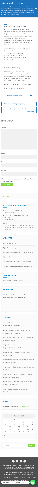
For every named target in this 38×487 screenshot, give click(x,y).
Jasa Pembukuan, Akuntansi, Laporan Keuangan (19, 252)
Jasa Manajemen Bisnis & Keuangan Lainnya (18, 266)
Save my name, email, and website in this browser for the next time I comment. (18, 180)
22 (23, 429)
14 (19, 427)
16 (28, 427)
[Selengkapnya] (23, 280)
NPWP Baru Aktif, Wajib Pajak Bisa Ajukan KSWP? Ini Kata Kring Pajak (18, 339)
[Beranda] (6, 196)
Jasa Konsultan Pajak (10, 243)
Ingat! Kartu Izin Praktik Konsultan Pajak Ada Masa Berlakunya (17, 353)
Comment (4, 127)
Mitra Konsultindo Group (14, 96)
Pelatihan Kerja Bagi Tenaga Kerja (14, 104)
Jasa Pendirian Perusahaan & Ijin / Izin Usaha (18, 261)
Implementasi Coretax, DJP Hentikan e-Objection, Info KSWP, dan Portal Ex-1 (18, 361)
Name (3, 153)
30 (28, 431)
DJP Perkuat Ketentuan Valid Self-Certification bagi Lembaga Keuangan (17, 376)
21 (19, 429)
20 (14, 429)
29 (23, 431)
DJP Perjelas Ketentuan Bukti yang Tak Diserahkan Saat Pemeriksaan (15, 390)
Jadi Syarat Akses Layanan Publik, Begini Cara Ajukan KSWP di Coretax (17, 383)
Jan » (9, 436)
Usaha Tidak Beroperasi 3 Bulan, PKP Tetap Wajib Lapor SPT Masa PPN (17, 331)
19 (10, 429)
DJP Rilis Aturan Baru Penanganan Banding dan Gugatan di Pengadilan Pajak (18, 346)
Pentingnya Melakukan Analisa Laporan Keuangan (22, 110)
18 (5, 429)
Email (3, 162)
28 (19, 431)
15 (23, 427)
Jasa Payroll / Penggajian (11, 248)
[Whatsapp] (32, 482)
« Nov (5, 436)
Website (3, 170)
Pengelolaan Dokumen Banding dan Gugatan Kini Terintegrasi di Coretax (17, 324)
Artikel (28, 477)
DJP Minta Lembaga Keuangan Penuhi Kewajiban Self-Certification (19, 368)
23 (28, 429)
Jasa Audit (7, 257)
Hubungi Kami (18, 477)
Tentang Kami (7, 477)
